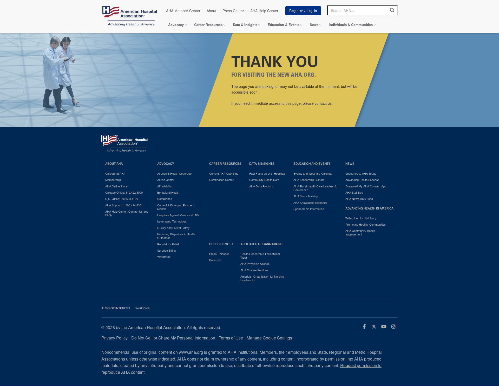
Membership (113, 179)
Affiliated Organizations (261, 244)
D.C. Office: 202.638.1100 (121, 198)
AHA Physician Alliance (255, 263)
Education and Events (312, 163)
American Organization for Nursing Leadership (262, 278)
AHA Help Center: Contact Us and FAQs (126, 213)
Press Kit (215, 260)
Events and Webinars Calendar (313, 173)
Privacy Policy (114, 338)
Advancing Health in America (369, 208)
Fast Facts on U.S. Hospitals (267, 173)
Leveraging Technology (172, 221)
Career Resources (208, 24)
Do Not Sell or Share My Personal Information (173, 338)
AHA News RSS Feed (359, 198)
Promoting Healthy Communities (365, 224)
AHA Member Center (183, 10)
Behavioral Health (168, 192)
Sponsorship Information (308, 209)
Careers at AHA (115, 173)
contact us (323, 103)
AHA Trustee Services (254, 270)
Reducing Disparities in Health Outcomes (176, 236)
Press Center (233, 10)
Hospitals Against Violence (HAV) (178, 215)
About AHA (114, 163)
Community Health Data (264, 179)
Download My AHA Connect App (365, 186)
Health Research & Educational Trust (260, 255)
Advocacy (176, 24)
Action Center (165, 179)
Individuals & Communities (351, 24)
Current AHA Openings (223, 173)
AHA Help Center (264, 10)
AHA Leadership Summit (308, 179)
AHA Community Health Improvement (360, 232)
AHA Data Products (261, 186)
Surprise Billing (166, 250)
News (314, 24)
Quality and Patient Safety (173, 228)
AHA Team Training (305, 196)
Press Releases (219, 254)
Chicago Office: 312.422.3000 (124, 192)
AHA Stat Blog (354, 192)
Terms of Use (231, 338)
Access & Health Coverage (174, 173)
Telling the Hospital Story (360, 218)
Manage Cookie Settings (269, 338)
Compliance (164, 198)
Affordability (164, 186)
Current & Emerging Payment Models (175, 207)
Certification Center (221, 179)
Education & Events (283, 24)
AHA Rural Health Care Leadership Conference (315, 188)
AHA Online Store (116, 186)
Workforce (163, 256)
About (211, 10)
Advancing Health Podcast (362, 179)
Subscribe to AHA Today (360, 173)
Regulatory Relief (168, 244)
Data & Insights (245, 24)
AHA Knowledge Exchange (310, 202)
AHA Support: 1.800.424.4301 (124, 205)
